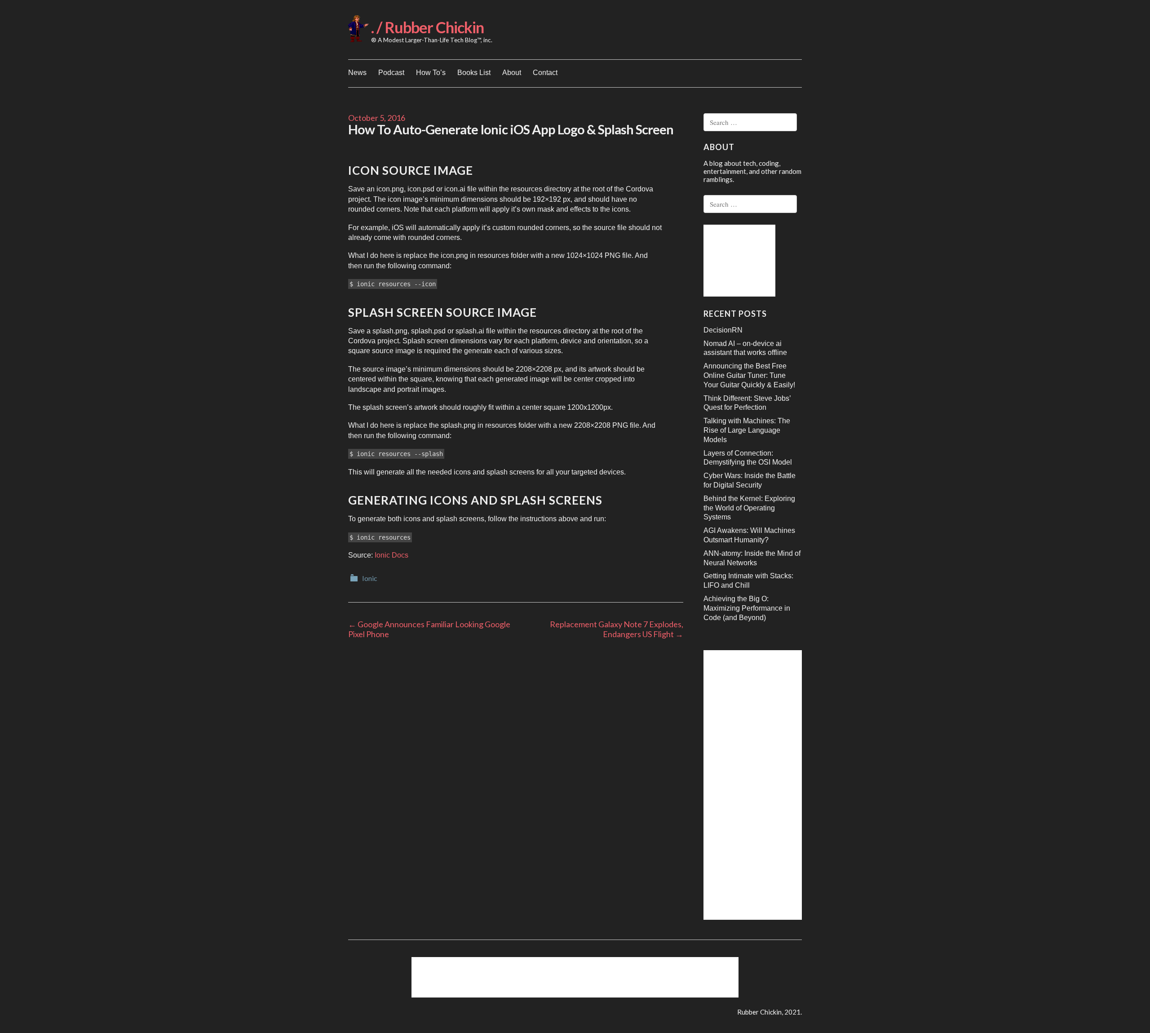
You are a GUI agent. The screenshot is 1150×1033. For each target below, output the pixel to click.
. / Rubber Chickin (427, 27)
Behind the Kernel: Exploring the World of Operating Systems (749, 508)
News (357, 72)
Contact (545, 72)
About (511, 72)
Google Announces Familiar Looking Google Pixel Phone (429, 629)
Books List (474, 72)
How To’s (431, 72)
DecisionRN (723, 330)
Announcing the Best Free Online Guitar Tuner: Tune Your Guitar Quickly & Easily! (749, 375)
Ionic (369, 578)
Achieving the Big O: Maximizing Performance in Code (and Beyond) (746, 608)
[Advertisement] (739, 261)
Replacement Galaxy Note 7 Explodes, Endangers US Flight (616, 629)
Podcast (391, 72)
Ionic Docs (391, 555)
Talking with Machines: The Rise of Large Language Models (746, 430)
